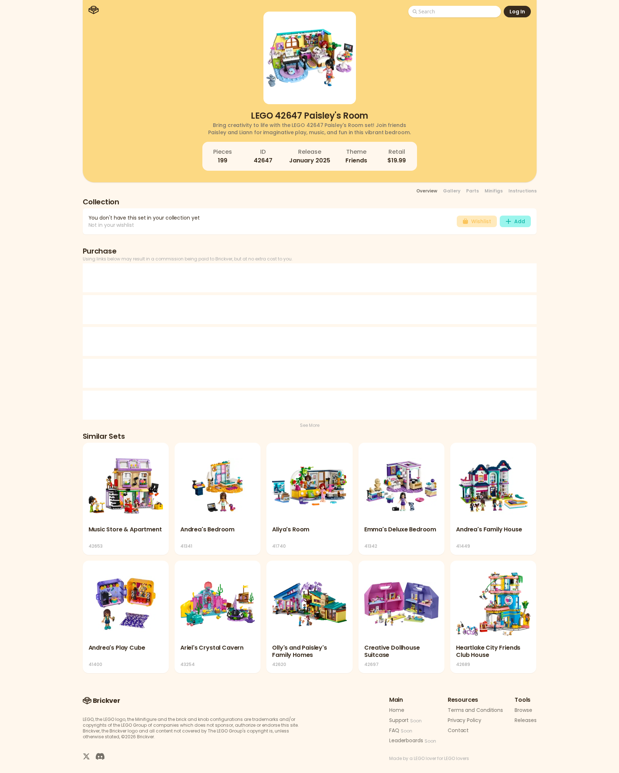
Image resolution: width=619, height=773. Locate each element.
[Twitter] (86, 756)
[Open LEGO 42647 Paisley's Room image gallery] (309, 58)
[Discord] (100, 756)
